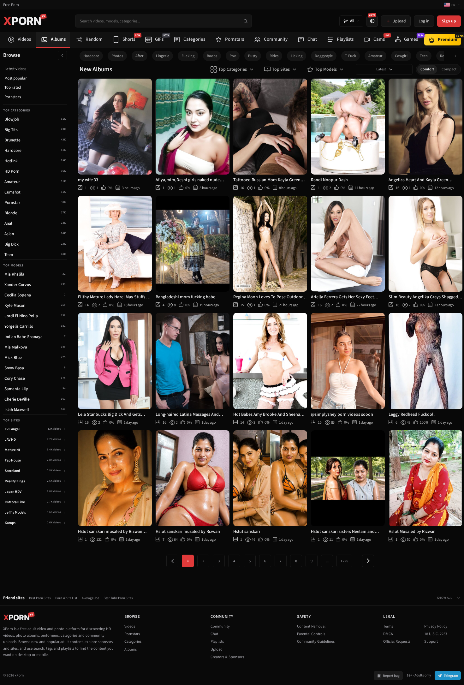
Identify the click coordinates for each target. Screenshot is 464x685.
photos (117, 56)
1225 (344, 561)
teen (424, 56)
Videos (129, 626)
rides (274, 56)
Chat (214, 634)
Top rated (12, 87)
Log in (424, 21)
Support (431, 641)
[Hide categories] (62, 55)
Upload (217, 649)
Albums (130, 649)
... (327, 561)
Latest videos (15, 69)
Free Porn (11, 5)
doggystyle (324, 56)
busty (252, 56)
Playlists (217, 641)
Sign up (449, 21)
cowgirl (401, 56)
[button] (457, 56)
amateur (375, 56)
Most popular (15, 78)
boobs (212, 56)
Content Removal (311, 626)
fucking (187, 56)
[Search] (245, 21)
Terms (388, 626)
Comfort (427, 69)
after (139, 56)
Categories (132, 641)
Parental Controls (311, 634)
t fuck (350, 56)
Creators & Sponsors (227, 657)
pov (232, 56)
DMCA (388, 634)
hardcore (91, 56)
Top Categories (232, 69)
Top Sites (281, 69)
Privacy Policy (435, 626)
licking (296, 56)
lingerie (162, 56)
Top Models (326, 69)
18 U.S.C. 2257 (435, 634)
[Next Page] (368, 561)
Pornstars (12, 97)
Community (220, 626)
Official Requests (396, 641)
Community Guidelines (316, 641)
